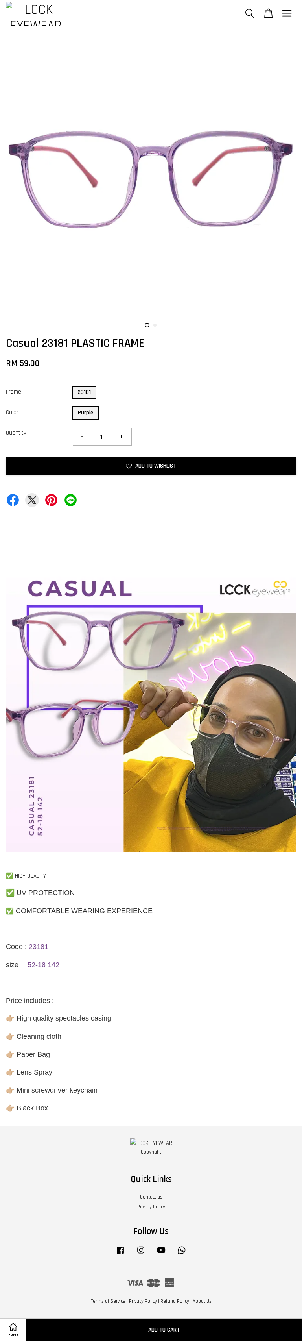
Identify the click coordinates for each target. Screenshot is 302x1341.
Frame (13, 392)
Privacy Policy (151, 1207)
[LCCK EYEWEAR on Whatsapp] (181, 1254)
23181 (84, 392)
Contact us (151, 1197)
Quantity (16, 433)
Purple (85, 412)
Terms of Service (108, 1301)
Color (12, 412)
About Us (202, 1301)
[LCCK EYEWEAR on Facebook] (120, 1254)
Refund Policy (174, 1301)
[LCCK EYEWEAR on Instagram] (140, 1254)
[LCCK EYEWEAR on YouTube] (161, 1254)
